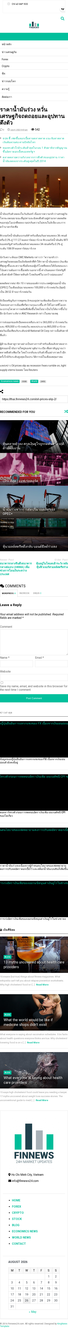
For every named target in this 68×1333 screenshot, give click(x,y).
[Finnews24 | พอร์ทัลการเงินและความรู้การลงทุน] (34, 28)
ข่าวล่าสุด (6, 712)
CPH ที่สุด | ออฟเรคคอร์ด (20, 481)
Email (39, 657)
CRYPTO (18, 1212)
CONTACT (19, 1243)
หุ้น (3, 73)
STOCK (17, 1219)
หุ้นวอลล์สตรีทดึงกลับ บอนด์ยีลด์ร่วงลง (30, 546)
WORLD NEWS (21, 1237)
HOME (16, 1200)
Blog (7, 957)
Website (5, 671)
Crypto (5, 66)
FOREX (16, 1206)
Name (4, 657)
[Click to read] (34, 436)
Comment (6, 626)
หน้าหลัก (6, 44)
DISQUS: (37, 593)
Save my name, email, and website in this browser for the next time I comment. (33, 688)
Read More (42, 984)
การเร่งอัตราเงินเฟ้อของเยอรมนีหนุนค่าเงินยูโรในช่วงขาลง (33, 918)
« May (32, 1312)
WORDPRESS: (9, 593)
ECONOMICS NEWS (25, 1231)
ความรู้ (5, 89)
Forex (5, 59)
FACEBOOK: (24, 593)
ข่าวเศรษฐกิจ (9, 52)
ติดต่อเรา (7, 96)
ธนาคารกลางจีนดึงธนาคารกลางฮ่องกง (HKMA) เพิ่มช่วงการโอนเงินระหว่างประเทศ (16, 569)
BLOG (15, 1225)
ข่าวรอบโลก (9, 81)
